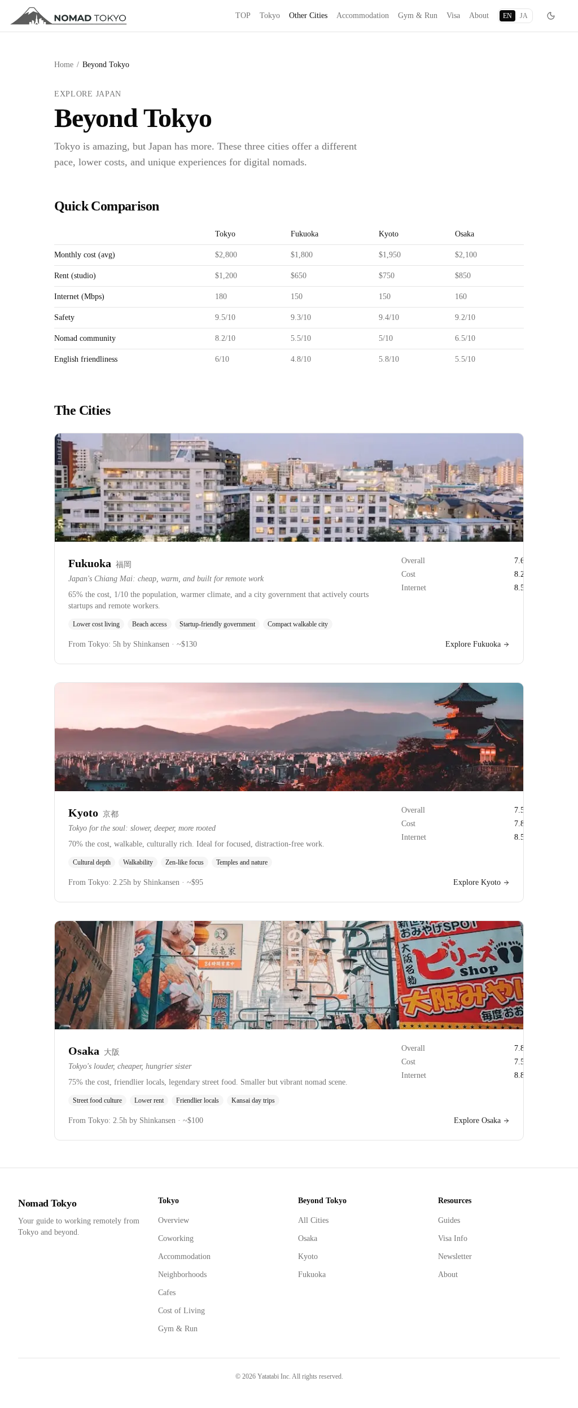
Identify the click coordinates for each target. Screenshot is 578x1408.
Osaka (307, 1238)
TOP (243, 15)
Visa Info (452, 1238)
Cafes (167, 1292)
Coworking (176, 1238)
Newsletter (455, 1256)
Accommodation (362, 15)
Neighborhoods (182, 1274)
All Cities (313, 1220)
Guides (449, 1220)
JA (524, 16)
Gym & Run (417, 15)
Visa (453, 15)
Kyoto (308, 1256)
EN (507, 16)
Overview (173, 1220)
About (479, 15)
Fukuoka (312, 1274)
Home (63, 64)
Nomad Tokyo (47, 1203)
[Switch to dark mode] (551, 16)
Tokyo (270, 15)
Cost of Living (181, 1310)
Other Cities (308, 15)
